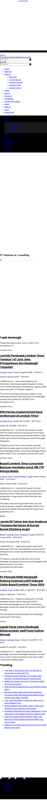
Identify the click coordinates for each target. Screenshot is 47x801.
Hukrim (7, 93)
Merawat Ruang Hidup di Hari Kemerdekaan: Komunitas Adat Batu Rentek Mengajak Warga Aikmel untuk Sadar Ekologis (24, 695)
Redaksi (7, 784)
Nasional (8, 71)
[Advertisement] (23, 25)
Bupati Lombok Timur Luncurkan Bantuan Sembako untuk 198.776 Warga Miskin (22, 467)
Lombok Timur (15, 85)
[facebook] (4, 57)
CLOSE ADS (23, 1)
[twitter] (11, 57)
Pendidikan (9, 99)
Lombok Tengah (16, 82)
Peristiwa (24, 534)
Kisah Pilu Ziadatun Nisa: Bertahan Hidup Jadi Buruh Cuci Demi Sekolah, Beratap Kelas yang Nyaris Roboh (23, 719)
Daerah (7, 74)
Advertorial (9, 112)
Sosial (6, 104)
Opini (6, 109)
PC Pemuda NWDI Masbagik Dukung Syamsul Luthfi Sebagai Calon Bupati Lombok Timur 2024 (22, 580)
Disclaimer (8, 791)
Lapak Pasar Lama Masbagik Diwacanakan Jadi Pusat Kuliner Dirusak (22, 630)
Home (7, 69)
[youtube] (27, 57)
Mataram (13, 77)
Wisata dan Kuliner (12, 101)
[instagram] (19, 57)
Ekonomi (8, 96)
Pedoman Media (10, 789)
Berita (2, 534)
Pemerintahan (20, 476)
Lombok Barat (15, 80)
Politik (6, 90)
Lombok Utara (15, 88)
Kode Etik (7, 787)
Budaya (7, 107)
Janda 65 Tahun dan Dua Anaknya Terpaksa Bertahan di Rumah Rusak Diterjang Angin (23, 525)
